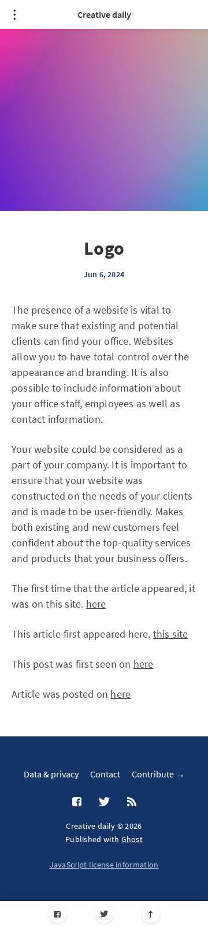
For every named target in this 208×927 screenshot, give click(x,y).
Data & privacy (51, 774)
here (96, 603)
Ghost (132, 839)
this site (170, 634)
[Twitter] (104, 914)
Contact (105, 774)
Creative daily (104, 14)
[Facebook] (57, 914)
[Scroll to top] (151, 914)
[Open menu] (14, 14)
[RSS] (131, 802)
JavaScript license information (104, 864)
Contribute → (158, 774)
